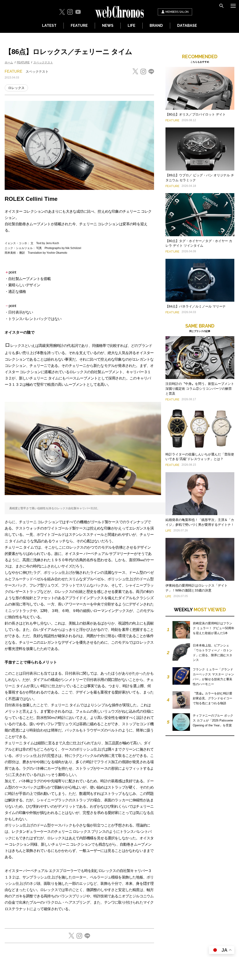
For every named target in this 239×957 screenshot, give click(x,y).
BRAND (156, 25)
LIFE (131, 25)
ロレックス (16, 88)
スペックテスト (43, 62)
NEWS (107, 25)
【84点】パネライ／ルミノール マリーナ (195, 306)
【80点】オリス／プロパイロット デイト (195, 114)
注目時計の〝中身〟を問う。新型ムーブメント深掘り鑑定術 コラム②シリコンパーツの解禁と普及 (199, 388)
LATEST (49, 25)
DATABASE (187, 25)
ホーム (9, 62)
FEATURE (79, 25)
